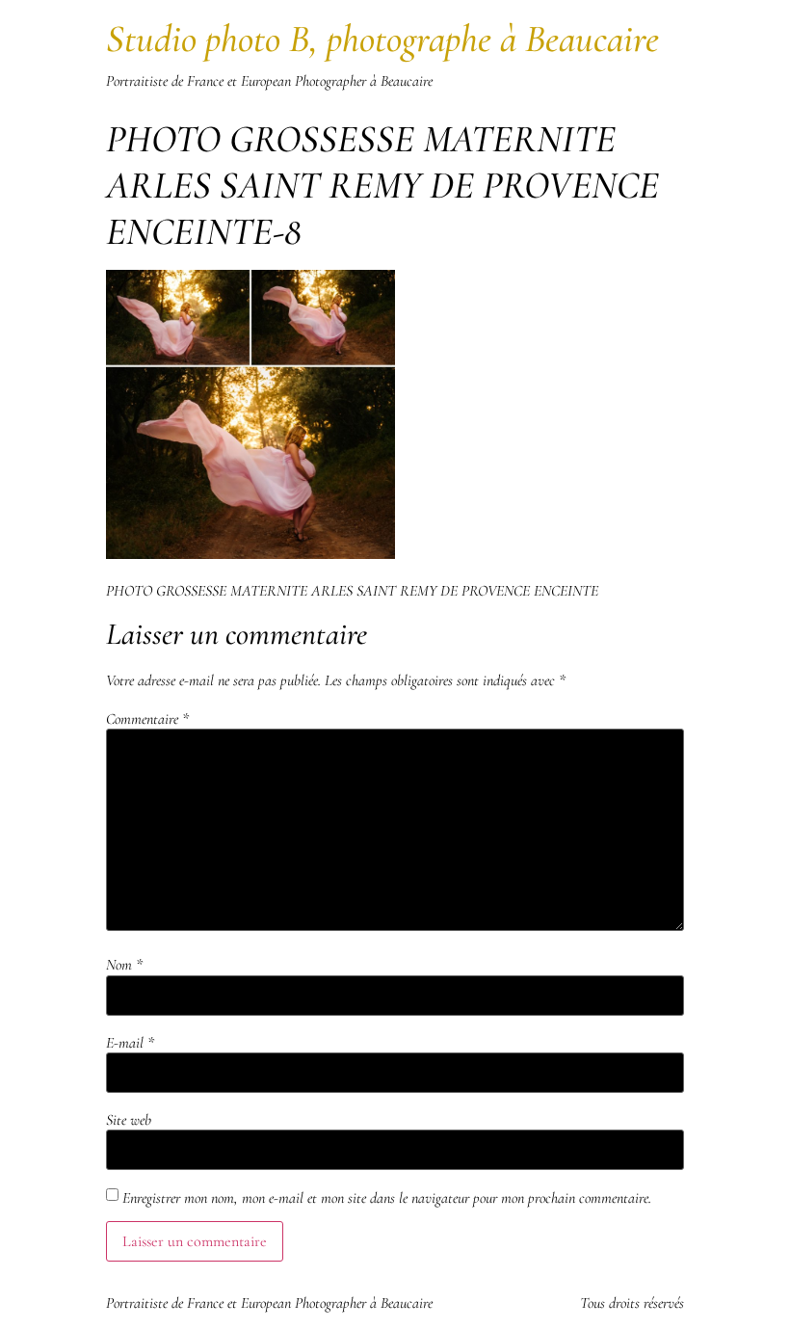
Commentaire (147, 719)
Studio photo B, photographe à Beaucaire (382, 38)
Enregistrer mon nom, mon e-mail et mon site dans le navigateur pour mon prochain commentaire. (386, 1198)
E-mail (130, 1043)
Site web (128, 1120)
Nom (124, 964)
